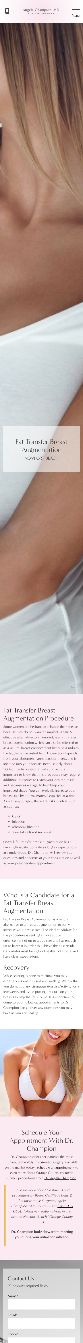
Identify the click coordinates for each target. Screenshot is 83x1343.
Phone (13, 1334)
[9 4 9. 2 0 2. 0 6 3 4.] (13, 11)
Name (13, 1296)
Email (12, 1315)
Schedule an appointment (55, 1167)
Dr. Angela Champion (60, 1178)
